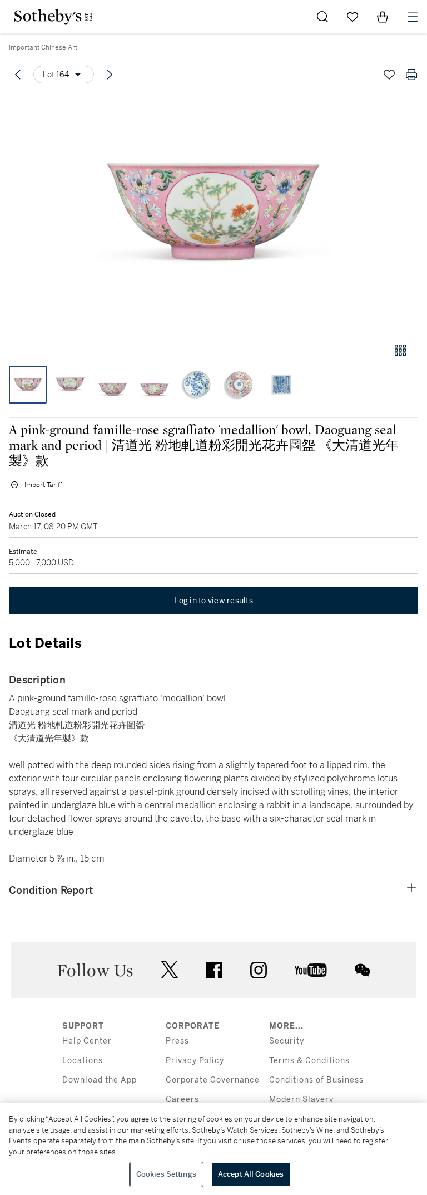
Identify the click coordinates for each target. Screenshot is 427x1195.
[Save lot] (389, 74)
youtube (311, 970)
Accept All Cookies (251, 1174)
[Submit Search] (322, 16)
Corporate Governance (213, 1080)
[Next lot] (109, 74)
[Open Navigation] (412, 16)
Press (177, 1041)
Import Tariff (43, 484)
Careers (182, 1099)
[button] (213, 213)
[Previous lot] (18, 74)
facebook (214, 970)
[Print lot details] (411, 74)
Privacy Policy (195, 1060)
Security (286, 1041)
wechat (362, 970)
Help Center (87, 1041)
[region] (213, 1149)
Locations (82, 1060)
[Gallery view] (400, 350)
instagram (258, 970)
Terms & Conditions (309, 1060)
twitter (169, 969)
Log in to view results (213, 601)
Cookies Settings (166, 1174)
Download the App (99, 1080)
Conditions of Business (316, 1080)
